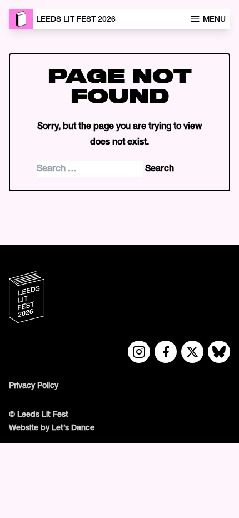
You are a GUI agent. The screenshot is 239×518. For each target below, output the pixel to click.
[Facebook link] (166, 352)
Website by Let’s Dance (51, 428)
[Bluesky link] (219, 352)
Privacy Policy (33, 386)
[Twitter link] (192, 352)
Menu (214, 19)
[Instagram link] (139, 352)
